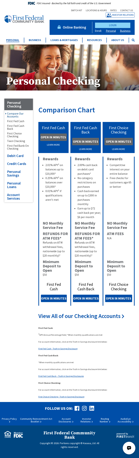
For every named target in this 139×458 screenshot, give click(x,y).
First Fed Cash (15, 121)
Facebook (77, 408)
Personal (111, 31)
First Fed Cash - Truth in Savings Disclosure (57, 348)
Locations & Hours (96, 10)
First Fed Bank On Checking (18, 147)
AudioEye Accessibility (124, 420)
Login (112, 25)
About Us (117, 40)
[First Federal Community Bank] (24, 18)
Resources (94, 40)
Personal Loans (14, 185)
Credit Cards (16, 163)
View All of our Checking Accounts (80, 316)
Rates (113, 10)
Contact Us (126, 10)
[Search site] (133, 40)
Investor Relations (123, 14)
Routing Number (104, 420)
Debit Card (15, 155)
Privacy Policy (9, 418)
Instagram (84, 408)
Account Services (13, 196)
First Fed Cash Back (15, 127)
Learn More (53, 144)
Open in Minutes (53, 137)
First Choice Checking (14, 135)
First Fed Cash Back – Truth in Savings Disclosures (61, 376)
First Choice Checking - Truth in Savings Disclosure (61, 396)
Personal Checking (53, 81)
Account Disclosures (65, 420)
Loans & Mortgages (64, 40)
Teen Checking (16, 140)
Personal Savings (14, 173)
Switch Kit (76, 10)
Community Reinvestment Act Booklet (36, 420)
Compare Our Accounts (15, 115)
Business (125, 31)
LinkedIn (91, 408)
